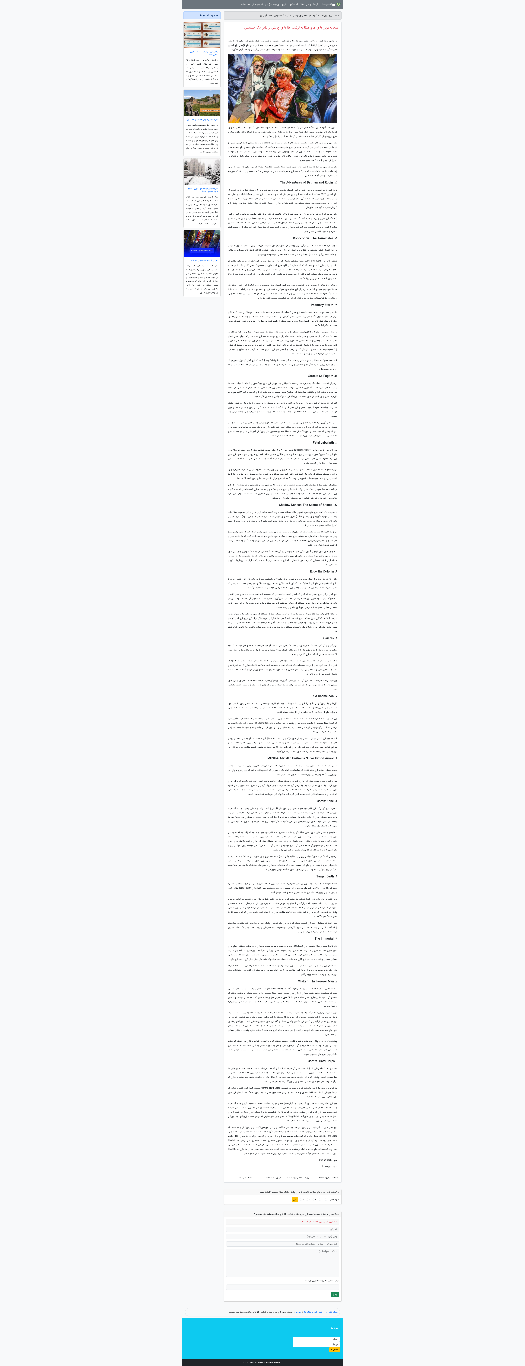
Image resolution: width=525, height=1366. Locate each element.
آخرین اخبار (257, 4)
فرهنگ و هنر (312, 4)
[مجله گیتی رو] (331, 4)
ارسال (334, 1294)
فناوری (284, 4)
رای (294, 1199)
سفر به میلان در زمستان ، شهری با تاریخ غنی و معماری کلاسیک (203, 190)
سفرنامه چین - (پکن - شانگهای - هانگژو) (202, 119)
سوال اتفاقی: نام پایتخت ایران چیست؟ (321, 1280)
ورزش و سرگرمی (272, 4)
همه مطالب (245, 4)
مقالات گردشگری (296, 4)
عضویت (334, 1349)
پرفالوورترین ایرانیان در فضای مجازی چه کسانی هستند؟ (202, 53)
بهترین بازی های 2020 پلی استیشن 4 (203, 260)
